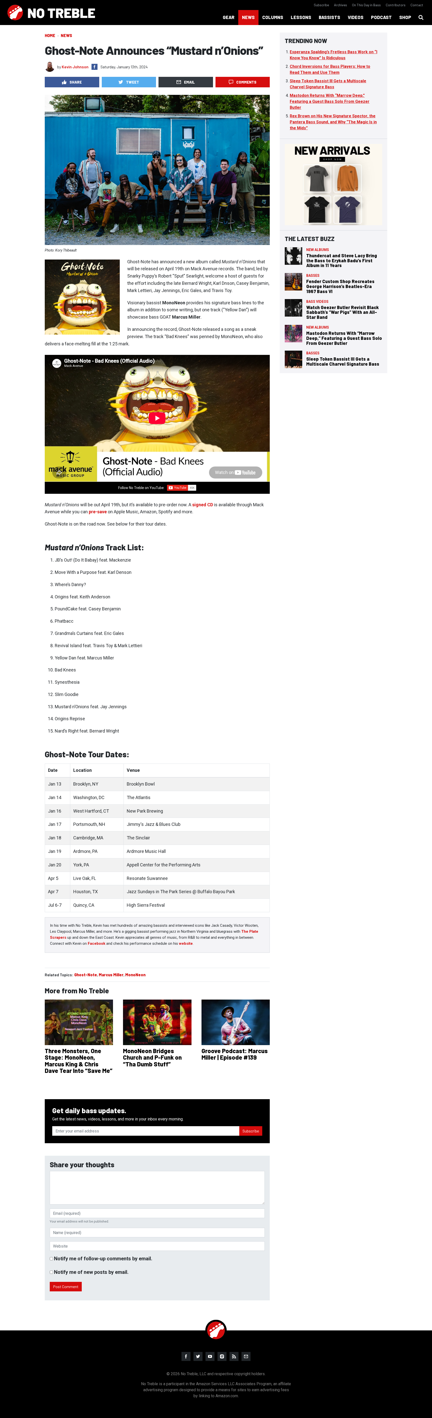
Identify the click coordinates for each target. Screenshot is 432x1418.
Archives (340, 5)
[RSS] (234, 1356)
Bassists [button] (329, 17)
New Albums (317, 250)
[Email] (246, 1356)
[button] (421, 18)
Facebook (96, 943)
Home (50, 35)
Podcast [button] (381, 17)
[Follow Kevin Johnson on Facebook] (95, 67)
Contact (416, 5)
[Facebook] (186, 1356)
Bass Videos (317, 302)
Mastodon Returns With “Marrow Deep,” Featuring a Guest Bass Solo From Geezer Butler (330, 101)
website (186, 943)
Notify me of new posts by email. (91, 1272)
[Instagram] (222, 1356)
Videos (356, 17)
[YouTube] (210, 1356)
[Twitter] (198, 1356)
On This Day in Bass (366, 5)
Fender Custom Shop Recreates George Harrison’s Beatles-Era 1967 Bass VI (340, 286)
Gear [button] (228, 17)
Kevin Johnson (75, 66)
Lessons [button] (301, 17)
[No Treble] (51, 12)
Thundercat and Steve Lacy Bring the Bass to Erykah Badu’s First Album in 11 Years (341, 260)
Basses (313, 276)
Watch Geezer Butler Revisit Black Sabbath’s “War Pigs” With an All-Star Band (342, 312)
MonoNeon (135, 974)
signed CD (202, 504)
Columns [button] (272, 17)
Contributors (396, 5)
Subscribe (321, 5)
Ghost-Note (85, 974)
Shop (405, 17)
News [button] (248, 17)
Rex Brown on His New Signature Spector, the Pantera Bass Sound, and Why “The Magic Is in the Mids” (333, 122)
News (66, 35)
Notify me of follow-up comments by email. (103, 1259)
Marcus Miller (111, 974)
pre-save (98, 511)
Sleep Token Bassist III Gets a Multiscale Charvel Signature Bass (342, 361)
